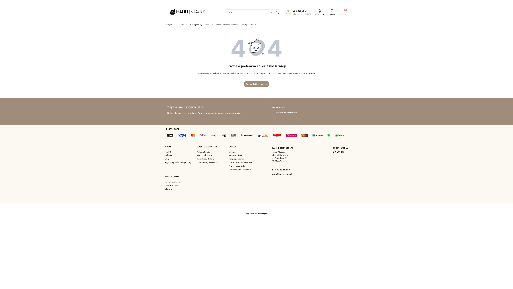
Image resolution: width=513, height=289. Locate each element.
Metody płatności (203, 152)
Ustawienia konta (171, 185)
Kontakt (168, 152)
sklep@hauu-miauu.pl (282, 174)
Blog (167, 158)
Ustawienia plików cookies (239, 169)
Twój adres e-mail (278, 107)
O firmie (168, 155)
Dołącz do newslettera (286, 112)
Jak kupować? (234, 152)
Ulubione (168, 189)
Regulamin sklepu (235, 155)
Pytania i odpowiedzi (237, 166)
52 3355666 (299, 10)
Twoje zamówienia (172, 181)
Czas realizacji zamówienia (207, 162)
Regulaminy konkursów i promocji (178, 162)
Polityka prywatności (236, 158)
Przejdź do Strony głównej (256, 84)
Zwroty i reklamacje (204, 155)
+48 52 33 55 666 (281, 169)
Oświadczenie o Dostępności (240, 162)
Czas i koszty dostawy (205, 158)
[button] (277, 12)
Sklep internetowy (255, 213)
